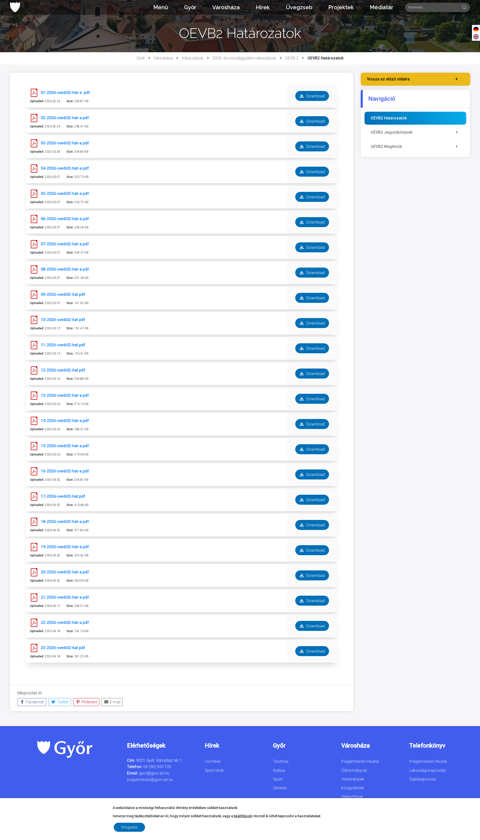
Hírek (263, 7)
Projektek (341, 7)
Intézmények (352, 779)
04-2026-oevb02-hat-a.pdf (65, 168)
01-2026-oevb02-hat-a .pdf (65, 92)
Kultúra (279, 770)
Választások (193, 58)
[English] (476, 36)
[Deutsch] (476, 29)
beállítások (243, 816)
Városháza (226, 7)
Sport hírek (214, 770)
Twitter (62, 702)
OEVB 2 (291, 58)
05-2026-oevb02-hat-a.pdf (65, 193)
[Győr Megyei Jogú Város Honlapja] (15, 7)
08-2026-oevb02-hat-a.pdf (65, 269)
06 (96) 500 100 (157, 766)
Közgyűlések (352, 788)
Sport (278, 779)
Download (315, 95)
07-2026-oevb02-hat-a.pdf (65, 244)
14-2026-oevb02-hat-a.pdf (65, 420)
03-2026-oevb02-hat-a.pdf (65, 143)
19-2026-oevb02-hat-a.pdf (65, 546)
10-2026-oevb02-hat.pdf (63, 319)
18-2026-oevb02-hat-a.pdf (65, 521)
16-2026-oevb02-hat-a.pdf (65, 471)
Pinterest (88, 702)
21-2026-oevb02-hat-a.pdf (65, 597)
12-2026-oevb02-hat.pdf (63, 370)
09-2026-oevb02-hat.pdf (63, 294)
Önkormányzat (354, 770)
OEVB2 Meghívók (386, 146)
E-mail (114, 702)
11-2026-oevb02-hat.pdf (63, 345)
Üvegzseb (299, 7)
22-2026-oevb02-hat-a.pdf (65, 622)
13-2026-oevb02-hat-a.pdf (65, 395)
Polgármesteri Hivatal (360, 761)
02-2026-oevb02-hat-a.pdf (65, 117)
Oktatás (280, 788)
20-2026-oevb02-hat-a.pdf (65, 572)
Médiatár (381, 7)
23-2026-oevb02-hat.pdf (63, 647)
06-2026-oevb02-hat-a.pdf (65, 218)
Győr (190, 7)
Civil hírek (213, 761)
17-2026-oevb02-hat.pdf (63, 496)
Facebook (34, 702)
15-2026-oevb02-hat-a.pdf (65, 445)
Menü (160, 7)
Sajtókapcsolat (422, 779)
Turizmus (280, 761)
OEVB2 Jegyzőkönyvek (391, 132)
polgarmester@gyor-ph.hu (150, 779)
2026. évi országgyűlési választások (244, 58)
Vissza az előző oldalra (388, 79)
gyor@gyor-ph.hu (154, 773)
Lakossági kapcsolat (427, 770)
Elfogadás (129, 827)
